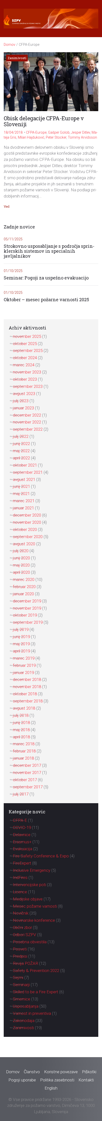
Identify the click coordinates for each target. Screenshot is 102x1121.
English (51, 1088)
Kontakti (86, 1079)
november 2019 (27, 608)
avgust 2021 (24, 479)
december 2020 (27, 515)
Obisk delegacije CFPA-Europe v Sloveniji (44, 121)
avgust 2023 (24, 393)
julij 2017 (20, 794)
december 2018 (27, 679)
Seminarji (21, 984)
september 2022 (28, 429)
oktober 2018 (25, 693)
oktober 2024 (25, 357)
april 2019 (21, 650)
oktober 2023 (25, 379)
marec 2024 (23, 364)
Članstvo (32, 1071)
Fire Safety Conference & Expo (41, 855)
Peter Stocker (56, 137)
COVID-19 (22, 827)
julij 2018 (20, 715)
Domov (9, 45)
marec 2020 (23, 579)
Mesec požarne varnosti (35, 906)
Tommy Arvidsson (82, 137)
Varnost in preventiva (32, 1013)
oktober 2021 (25, 465)
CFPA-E (20, 820)
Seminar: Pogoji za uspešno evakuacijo (46, 277)
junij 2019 (21, 636)
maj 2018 (21, 729)
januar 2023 (23, 407)
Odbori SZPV (24, 934)
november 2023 (27, 372)
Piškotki (89, 1071)
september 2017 (28, 786)
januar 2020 (23, 593)
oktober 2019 (25, 615)
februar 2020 (24, 586)
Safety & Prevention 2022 (36, 970)
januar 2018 (23, 758)
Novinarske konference (34, 920)
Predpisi (20, 956)
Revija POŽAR (25, 963)
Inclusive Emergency (31, 870)
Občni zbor (22, 927)
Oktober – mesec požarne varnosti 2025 (46, 299)
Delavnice (21, 834)
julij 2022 (20, 436)
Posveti (20, 949)
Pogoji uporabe (22, 1079)
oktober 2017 (25, 779)
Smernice (21, 998)
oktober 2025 (25, 343)
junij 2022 (21, 443)
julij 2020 (20, 550)
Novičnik (20, 913)
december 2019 (27, 600)
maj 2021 (21, 493)
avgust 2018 (24, 708)
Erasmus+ (22, 841)
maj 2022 (21, 450)
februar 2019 (24, 665)
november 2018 (27, 686)
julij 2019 (20, 629)
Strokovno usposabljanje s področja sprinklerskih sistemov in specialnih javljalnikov (49, 251)
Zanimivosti (17, 58)
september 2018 (28, 700)
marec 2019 (23, 658)
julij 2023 (20, 400)
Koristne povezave (61, 1071)
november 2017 (27, 772)
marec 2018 (23, 743)
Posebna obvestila (30, 941)
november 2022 (27, 422)
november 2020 (27, 522)
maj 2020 (21, 565)
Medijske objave (28, 899)
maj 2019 (21, 643)
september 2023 (28, 386)
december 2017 (27, 765)
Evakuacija (22, 848)
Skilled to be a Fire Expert (35, 991)
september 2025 (28, 350)
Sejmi (18, 977)
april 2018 (21, 736)
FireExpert (22, 863)
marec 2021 (23, 500)
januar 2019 (23, 672)
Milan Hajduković (31, 137)
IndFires (20, 877)
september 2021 (28, 472)
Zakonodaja (23, 1020)
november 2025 (27, 336)
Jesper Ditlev (80, 132)
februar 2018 (24, 750)
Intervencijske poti (29, 884)
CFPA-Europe (36, 132)
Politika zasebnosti (57, 1079)
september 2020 (28, 536)
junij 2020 (21, 557)
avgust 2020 (24, 543)
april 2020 (21, 572)
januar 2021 (23, 507)
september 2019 (28, 622)
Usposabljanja (25, 1006)
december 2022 (27, 415)
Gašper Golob (59, 132)
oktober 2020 (25, 529)
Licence (20, 891)
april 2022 (21, 457)
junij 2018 (21, 722)
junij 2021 (21, 486)
